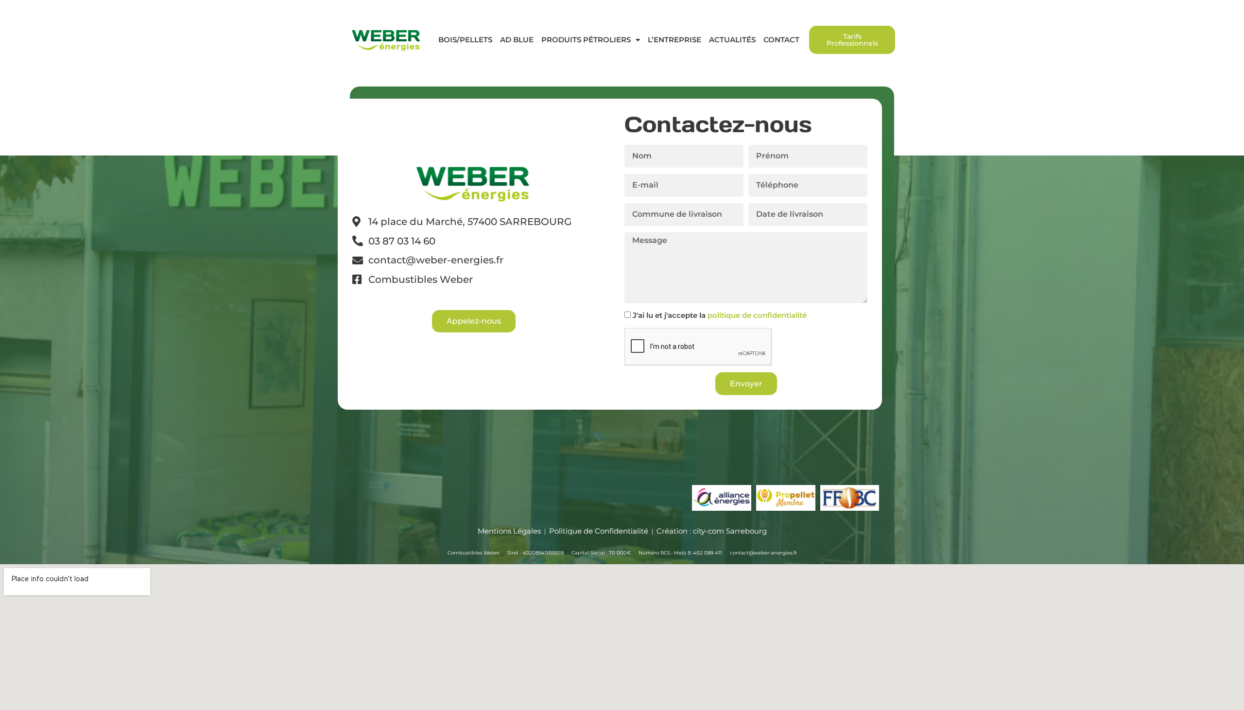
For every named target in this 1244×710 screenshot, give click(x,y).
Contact (781, 39)
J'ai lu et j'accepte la (720, 315)
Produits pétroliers (586, 39)
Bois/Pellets (465, 39)
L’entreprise (674, 39)
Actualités (732, 39)
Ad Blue (517, 39)
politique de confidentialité (757, 315)
